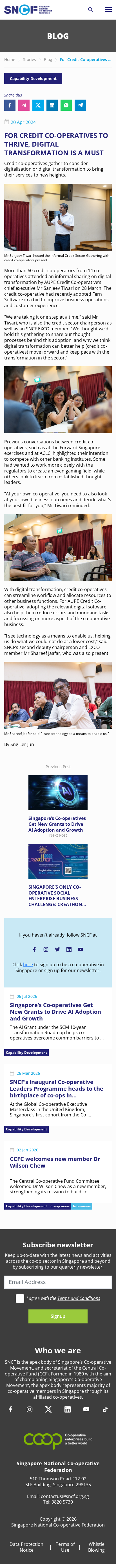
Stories (29, 59)
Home (9, 59)
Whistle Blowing (96, 1547)
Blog (48, 59)
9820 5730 (62, 1502)
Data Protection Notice (26, 1547)
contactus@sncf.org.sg (65, 1496)
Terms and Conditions (78, 1298)
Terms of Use (65, 1547)
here (28, 964)
